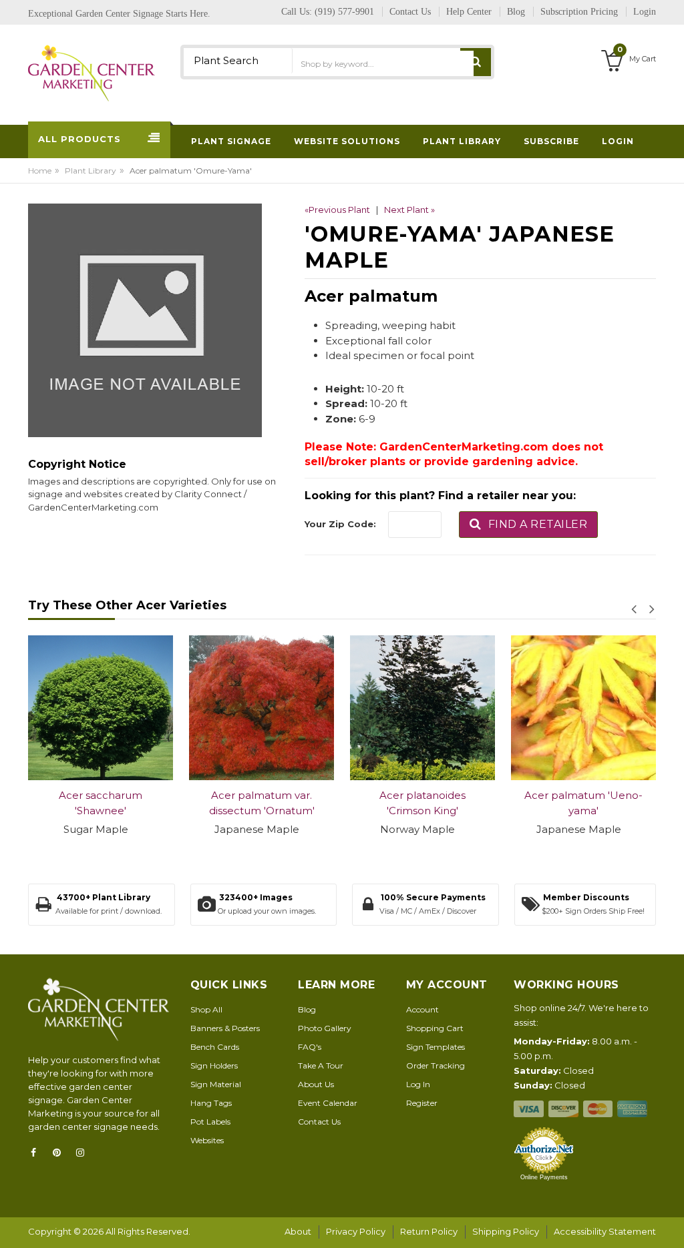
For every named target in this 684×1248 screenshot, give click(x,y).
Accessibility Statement (605, 1231)
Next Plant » (409, 209)
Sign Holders (214, 1065)
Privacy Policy (355, 1231)
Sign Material (215, 1084)
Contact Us (319, 1122)
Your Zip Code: (340, 524)
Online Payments (544, 1177)
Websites (207, 1140)
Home (39, 171)
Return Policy (429, 1231)
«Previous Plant (337, 209)
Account (422, 1009)
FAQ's (309, 1047)
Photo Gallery (324, 1028)
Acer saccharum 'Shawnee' (100, 803)
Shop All (206, 1009)
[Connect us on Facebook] (37, 1152)
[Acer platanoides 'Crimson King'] (422, 707)
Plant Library (90, 171)
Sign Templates (435, 1047)
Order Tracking (435, 1065)
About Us (316, 1084)
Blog (307, 1009)
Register (422, 1103)
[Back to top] (670, 1224)
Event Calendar (327, 1103)
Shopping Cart (435, 1028)
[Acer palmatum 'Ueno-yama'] (583, 707)
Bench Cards (214, 1047)
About (298, 1231)
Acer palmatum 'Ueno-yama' (583, 803)
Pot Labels (210, 1122)
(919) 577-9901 (344, 12)
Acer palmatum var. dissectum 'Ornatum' (262, 803)
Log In (418, 1084)
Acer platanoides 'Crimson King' (422, 803)
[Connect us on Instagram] (84, 1152)
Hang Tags (211, 1103)
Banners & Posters (225, 1028)
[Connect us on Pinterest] (60, 1152)
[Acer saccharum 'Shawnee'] (100, 707)
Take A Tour (320, 1065)
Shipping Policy (505, 1231)
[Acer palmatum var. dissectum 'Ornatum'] (261, 707)
